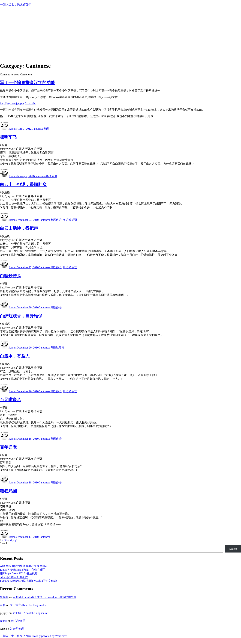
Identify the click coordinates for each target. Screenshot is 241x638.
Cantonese (37, 128)
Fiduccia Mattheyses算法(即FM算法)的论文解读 (28, 580)
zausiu (3, 620)
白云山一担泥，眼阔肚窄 (23, 184)
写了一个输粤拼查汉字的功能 (27, 82)
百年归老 (8, 447)
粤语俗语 (51, 176)
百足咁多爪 (10, 399)
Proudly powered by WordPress (49, 635)
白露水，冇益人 (15, 356)
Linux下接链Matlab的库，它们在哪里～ (24, 569)
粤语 (46, 128)
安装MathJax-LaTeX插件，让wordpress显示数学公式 (44, 597)
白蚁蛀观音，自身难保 (21, 316)
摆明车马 (8, 137)
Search (4, 543)
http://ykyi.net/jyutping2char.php (18, 103)
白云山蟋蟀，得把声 (19, 228)
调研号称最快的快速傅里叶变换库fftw (23, 566)
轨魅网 (4, 597)
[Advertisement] (120, 34)
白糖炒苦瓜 (10, 275)
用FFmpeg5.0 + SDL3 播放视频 (19, 573)
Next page (12, 540)
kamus (13, 128)
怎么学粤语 (18, 620)
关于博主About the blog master (28, 605)
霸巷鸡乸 (8, 491)
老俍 (3, 605)
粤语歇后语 (70, 219)
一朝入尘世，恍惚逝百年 (15, 4)
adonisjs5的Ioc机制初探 (14, 577)
